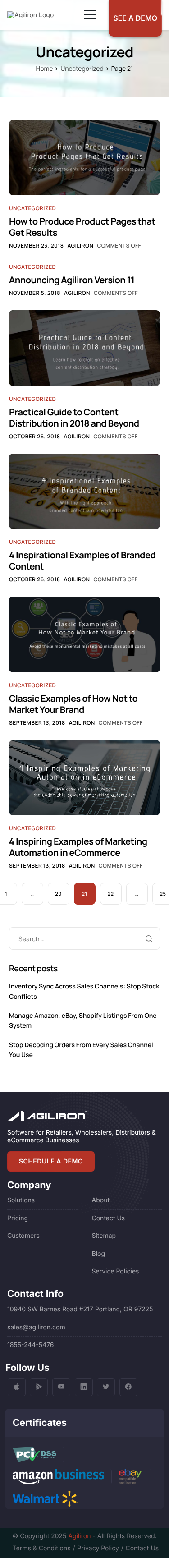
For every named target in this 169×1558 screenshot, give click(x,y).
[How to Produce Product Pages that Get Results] (84, 157)
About (101, 1200)
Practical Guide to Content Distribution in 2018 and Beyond (74, 417)
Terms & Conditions (42, 1548)
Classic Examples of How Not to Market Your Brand (73, 704)
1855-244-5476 (30, 1345)
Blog (98, 1254)
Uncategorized (32, 208)
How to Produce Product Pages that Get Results (82, 227)
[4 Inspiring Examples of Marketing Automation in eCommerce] (84, 777)
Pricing (17, 1218)
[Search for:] (84, 939)
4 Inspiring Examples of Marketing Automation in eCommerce (78, 847)
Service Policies (115, 1271)
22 (111, 894)
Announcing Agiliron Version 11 (71, 280)
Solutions (21, 1200)
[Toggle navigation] (90, 15)
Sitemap (104, 1236)
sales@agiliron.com (36, 1327)
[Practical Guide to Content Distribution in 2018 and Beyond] (84, 348)
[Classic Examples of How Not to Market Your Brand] (84, 634)
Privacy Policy (98, 1548)
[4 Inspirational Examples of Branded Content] (84, 491)
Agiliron (80, 245)
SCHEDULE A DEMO (51, 1161)
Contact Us (108, 1218)
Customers (23, 1236)
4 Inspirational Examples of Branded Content (82, 560)
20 (58, 894)
